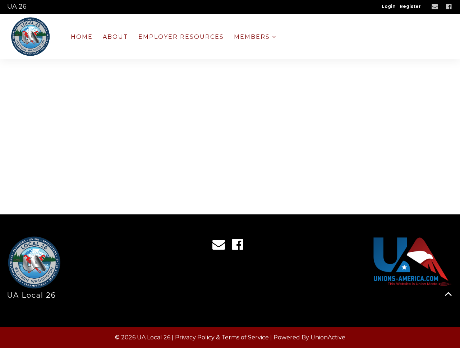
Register (410, 6)
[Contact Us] (436, 7)
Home (82, 36)
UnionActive (327, 337)
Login (389, 6)
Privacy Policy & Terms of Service (222, 337)
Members (253, 36)
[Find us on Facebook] (449, 7)
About (115, 36)
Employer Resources (181, 36)
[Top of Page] (448, 294)
